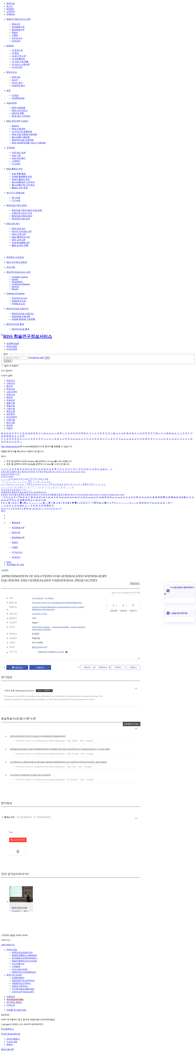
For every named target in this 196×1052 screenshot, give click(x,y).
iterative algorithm (78, 627)
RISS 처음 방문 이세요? (17, 121)
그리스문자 (11, 392)
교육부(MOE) (18, 978)
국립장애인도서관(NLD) (23, 980)
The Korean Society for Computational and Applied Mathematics (57, 602)
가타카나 (10, 383)
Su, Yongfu (49, 598)
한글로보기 (134, 584)
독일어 (9, 397)
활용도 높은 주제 (20, 188)
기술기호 (10, 408)
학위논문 (16, 24)
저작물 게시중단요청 (16, 1010)
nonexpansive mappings (41, 629)
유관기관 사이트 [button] (14, 975)
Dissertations (17, 282)
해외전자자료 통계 (15, 324)
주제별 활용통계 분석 (22, 176)
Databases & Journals (15, 293)
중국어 (9, 386)
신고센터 (16, 164)
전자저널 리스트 (19, 298)
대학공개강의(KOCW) (22, 952)
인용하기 (40, 667)
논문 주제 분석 (25, 817)
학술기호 (10, 406)
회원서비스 (11, 72)
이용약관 (10, 997)
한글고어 (10, 389)
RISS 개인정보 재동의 (16, 262)
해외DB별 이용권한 (21, 316)
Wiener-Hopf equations (41, 627)
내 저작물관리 (18, 59)
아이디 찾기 (17, 83)
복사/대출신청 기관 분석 (23, 185)
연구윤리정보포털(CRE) (23, 989)
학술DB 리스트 (19, 301)
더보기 (136, 688)
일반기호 (10, 422)
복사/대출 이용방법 (21, 137)
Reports (15, 289)
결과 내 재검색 (11, 366)
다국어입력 (11, 349)
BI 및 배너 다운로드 (21, 116)
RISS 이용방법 (18, 108)
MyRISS (10, 9)
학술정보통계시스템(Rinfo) (24, 955)
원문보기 (19, 667)
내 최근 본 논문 (19, 56)
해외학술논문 (18, 30)
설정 (8, 90)
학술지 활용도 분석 (21, 179)
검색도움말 (11, 346)
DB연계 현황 (18, 113)
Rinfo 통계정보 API (21, 237)
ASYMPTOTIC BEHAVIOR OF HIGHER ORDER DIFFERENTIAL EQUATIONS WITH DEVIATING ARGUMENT (58, 762)
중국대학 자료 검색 (21, 219)
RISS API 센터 (13, 224)
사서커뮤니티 (18, 964)
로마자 (9, 425)
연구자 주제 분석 (44, 817)
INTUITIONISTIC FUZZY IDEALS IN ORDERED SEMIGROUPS (37, 736)
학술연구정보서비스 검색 (18, 19)
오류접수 (133, 667)
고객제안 (16, 161)
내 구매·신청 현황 (20, 61)
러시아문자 (11, 417)
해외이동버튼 (7, 1049)
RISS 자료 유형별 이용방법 (24, 134)
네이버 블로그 (13, 1039)
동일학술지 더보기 (131, 724)
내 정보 (15, 95)
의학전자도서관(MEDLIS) (24, 972)
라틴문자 (10, 414)
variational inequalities (60, 627)
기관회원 (16, 966)
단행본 (15, 35)
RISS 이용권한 (18, 129)
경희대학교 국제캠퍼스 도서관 (51, 652)
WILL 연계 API (19, 234)
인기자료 (16, 200)
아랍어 (9, 428)
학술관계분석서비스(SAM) (24, 961)
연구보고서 (17, 38)
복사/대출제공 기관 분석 (23, 182)
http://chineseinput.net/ (10, 446)
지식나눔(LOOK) (20, 969)
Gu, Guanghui (37, 598)
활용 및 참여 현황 (20, 245)
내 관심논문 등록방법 (22, 131)
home (8, 562)
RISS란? (15, 126)
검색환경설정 (18, 98)
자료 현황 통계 (19, 174)
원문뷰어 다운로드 (15, 257)
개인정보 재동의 (14, 1002)
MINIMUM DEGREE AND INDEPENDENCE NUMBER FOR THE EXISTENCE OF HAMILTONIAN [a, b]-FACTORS (60, 749)
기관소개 (10, 1005)
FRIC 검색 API (18, 240)
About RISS (11, 103)
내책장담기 (102, 667)
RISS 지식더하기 (19, 110)
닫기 (3, 511)
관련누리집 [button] (11, 950)
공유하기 (118, 667)
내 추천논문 (17, 50)
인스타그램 (11, 1042)
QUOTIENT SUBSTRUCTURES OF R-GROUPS (30, 775)
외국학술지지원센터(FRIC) (24, 958)
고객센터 (10, 11)
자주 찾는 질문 (19, 153)
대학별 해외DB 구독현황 (23, 319)
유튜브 (9, 1044)
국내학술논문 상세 (15, 564)
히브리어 (10, 400)
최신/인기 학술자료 (15, 193)
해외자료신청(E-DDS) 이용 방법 (27, 210)
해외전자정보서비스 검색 (18, 272)
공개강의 (16, 41)
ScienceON (42, 647)
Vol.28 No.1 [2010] (39, 614)
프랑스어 (10, 394)
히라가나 (10, 380)
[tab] (9, 817)
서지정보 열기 (139, 658)
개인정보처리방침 (14, 999)
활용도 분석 (9, 817)
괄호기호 (10, 403)
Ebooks (15, 279)
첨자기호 (10, 411)
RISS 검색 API (18, 228)
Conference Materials (21, 284)
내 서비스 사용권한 (21, 64)
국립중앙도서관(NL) (21, 983)
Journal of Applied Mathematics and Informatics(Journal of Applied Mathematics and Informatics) (58, 608)
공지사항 (10, 267)
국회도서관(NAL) (20, 986)
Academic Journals (20, 277)
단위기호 (10, 420)
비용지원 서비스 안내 (22, 213)
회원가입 (10, 3)
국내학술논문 (18, 27)
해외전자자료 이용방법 (23, 140)
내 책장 (15, 53)
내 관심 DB (17, 67)
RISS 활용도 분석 (14, 169)
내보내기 (87, 667)
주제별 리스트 (18, 304)
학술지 (15, 32)
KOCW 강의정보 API (21, 231)
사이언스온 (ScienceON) (23, 992)
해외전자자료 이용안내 (17, 309)
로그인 (9, 6)
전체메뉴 (10, 14)
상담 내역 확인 (19, 158)
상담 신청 (16, 155)
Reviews (15, 286)
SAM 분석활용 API (20, 242)
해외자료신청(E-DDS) (16, 205)
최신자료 (16, 197)
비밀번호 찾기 (18, 85)
